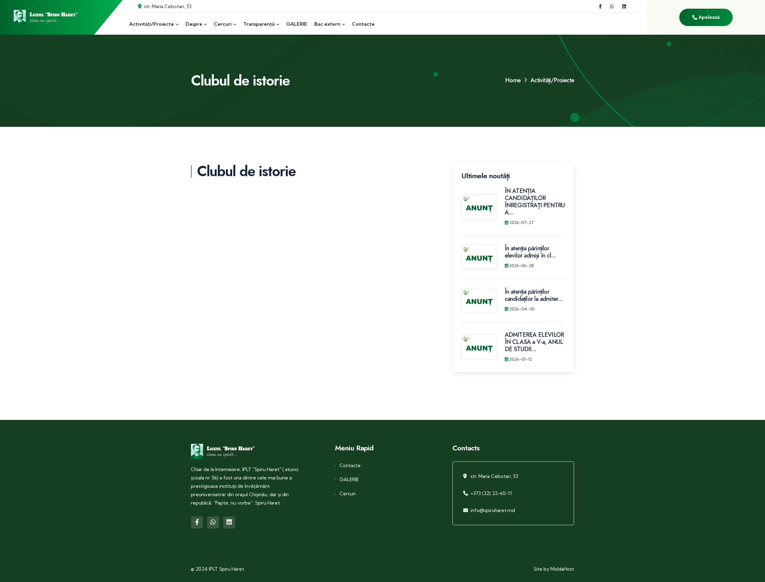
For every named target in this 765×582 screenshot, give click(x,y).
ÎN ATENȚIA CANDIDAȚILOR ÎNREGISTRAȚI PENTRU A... (535, 202)
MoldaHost (562, 569)
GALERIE (349, 479)
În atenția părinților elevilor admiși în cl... (530, 252)
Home (513, 80)
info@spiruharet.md (493, 510)
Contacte (350, 465)
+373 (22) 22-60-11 (491, 493)
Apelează (708, 17)
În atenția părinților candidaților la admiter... (534, 295)
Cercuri (347, 493)
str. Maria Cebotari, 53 (168, 6)
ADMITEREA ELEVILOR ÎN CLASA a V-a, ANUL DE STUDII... (534, 342)
